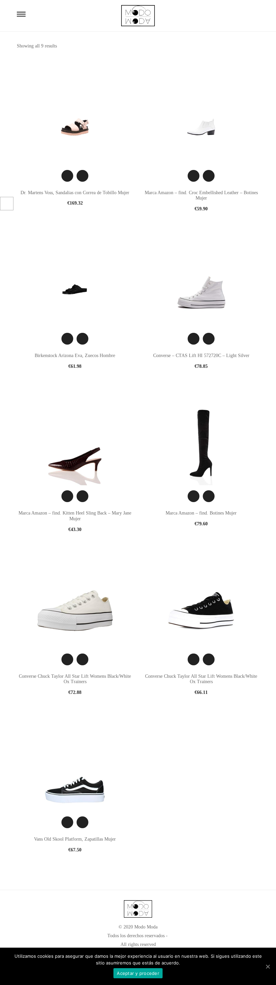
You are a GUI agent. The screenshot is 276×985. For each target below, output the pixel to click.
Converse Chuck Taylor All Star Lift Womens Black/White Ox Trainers (75, 679)
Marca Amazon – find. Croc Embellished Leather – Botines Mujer (201, 195)
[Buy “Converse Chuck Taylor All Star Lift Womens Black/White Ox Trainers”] (83, 659)
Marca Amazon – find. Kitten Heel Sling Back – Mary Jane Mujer (75, 516)
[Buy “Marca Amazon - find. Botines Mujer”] (209, 496)
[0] (251, 15)
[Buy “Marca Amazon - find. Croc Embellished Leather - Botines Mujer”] (209, 176)
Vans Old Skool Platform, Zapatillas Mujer (75, 839)
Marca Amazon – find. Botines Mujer (201, 513)
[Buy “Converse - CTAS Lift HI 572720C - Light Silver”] (209, 339)
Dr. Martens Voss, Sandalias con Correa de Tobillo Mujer (75, 192)
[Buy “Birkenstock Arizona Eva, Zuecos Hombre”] (83, 339)
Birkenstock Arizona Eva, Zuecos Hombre (75, 355)
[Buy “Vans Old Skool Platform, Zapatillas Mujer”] (83, 822)
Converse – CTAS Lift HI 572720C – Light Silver (201, 355)
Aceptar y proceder (138, 973)
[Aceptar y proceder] (267, 966)
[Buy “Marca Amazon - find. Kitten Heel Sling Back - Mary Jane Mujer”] (83, 496)
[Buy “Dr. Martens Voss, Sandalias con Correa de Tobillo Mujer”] (83, 176)
